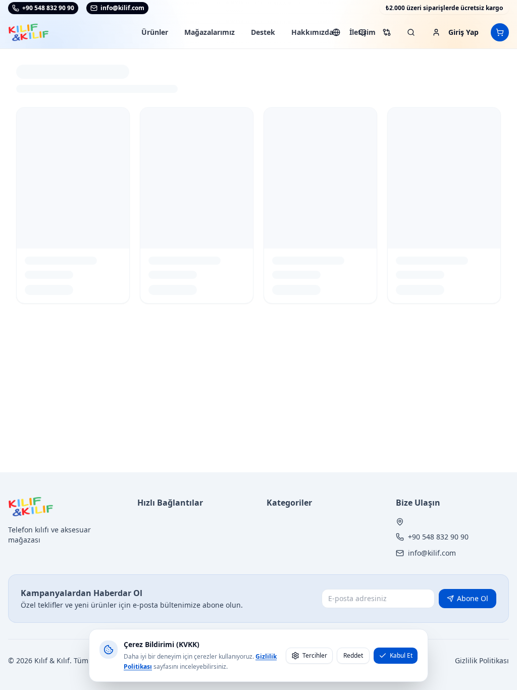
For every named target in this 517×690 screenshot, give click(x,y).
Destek (263, 32)
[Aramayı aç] (411, 32)
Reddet (353, 655)
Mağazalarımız (209, 32)
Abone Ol (472, 598)
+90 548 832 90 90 (48, 8)
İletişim (362, 32)
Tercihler (314, 655)
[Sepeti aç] (500, 32)
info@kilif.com (432, 553)
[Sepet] (500, 32)
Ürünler (154, 32)
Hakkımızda (312, 32)
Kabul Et (401, 655)
